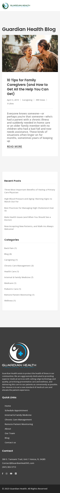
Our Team (10, 433)
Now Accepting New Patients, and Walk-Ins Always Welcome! (28, 227)
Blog (8, 254)
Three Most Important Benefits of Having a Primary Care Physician (29, 191)
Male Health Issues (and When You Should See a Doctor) (27, 218)
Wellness (10, 300)
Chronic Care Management (19, 265)
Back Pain (10, 248)
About (8, 428)
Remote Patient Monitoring (19, 294)
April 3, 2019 (13, 100)
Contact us (10, 442)
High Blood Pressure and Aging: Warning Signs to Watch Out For (28, 200)
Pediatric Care (12, 289)
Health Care (11, 271)
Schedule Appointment (16, 410)
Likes (10, 103)
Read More (14, 146)
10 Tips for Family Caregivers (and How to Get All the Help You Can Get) (28, 87)
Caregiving (27, 100)
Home (8, 405)
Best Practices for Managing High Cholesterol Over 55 (29, 209)
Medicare (10, 283)
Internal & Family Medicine (19, 277)
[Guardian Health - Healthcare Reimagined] (16, 5)
